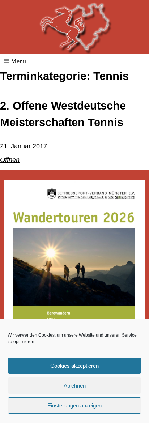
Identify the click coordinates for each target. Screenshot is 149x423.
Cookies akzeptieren (74, 366)
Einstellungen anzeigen (74, 405)
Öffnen (10, 159)
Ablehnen (75, 386)
